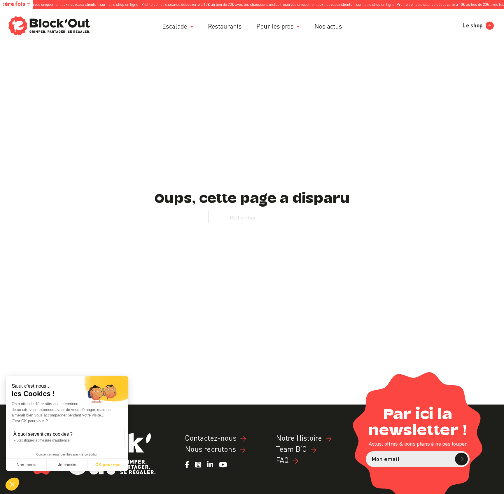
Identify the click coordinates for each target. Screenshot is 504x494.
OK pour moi (107, 464)
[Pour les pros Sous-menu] (298, 27)
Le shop (472, 25)
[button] (12, 484)
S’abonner (461, 459)
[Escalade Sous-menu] (191, 27)
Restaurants (225, 25)
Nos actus (328, 25)
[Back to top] (491, 489)
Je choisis (67, 464)
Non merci (26, 464)
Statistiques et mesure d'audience (43, 440)
